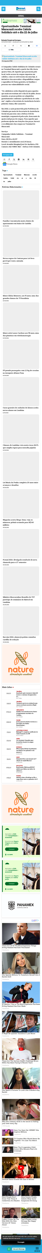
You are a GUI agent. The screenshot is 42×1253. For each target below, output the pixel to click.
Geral (21, 16)
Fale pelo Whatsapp (18, 1249)
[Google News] (37, 45)
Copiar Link (8, 155)
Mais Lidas (8, 680)
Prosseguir (21, 1242)
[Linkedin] (23, 159)
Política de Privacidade (27, 1238)
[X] (21, 45)
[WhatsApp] (9, 1249)
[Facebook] (13, 45)
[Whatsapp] (5, 45)
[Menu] (3, 9)
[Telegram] (29, 45)
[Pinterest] (28, 159)
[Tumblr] (33, 159)
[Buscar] (38, 9)
